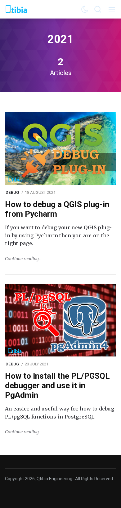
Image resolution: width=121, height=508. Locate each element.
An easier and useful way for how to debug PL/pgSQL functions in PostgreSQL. (59, 413)
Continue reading (22, 258)
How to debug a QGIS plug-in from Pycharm (57, 209)
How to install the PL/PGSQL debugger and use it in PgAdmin (57, 385)
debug (12, 192)
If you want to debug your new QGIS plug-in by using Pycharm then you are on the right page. (58, 235)
